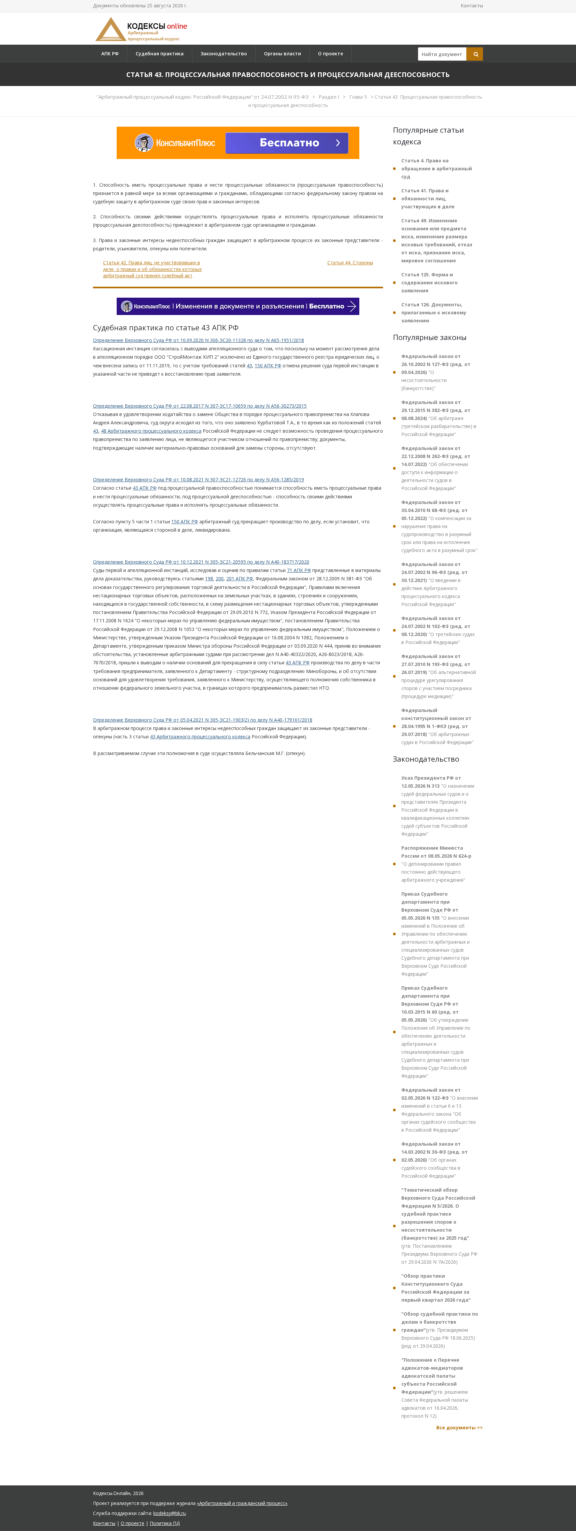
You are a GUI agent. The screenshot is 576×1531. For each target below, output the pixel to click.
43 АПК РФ (145, 488)
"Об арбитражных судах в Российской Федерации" (437, 726)
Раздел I (330, 96)
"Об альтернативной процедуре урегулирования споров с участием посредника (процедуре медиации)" (438, 676)
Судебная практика (160, 53)
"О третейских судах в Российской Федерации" (438, 630)
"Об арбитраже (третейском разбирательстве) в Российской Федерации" (438, 418)
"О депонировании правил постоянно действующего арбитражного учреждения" (436, 864)
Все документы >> (459, 1427)
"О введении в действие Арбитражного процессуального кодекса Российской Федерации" (434, 584)
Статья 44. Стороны (350, 262)
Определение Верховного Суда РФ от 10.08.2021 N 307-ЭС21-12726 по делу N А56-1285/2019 (198, 479)
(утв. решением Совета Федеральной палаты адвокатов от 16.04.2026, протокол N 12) (434, 1388)
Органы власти (282, 53)
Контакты (472, 5)
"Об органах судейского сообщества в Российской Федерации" (434, 1160)
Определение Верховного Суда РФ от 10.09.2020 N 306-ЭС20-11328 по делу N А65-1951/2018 (198, 340)
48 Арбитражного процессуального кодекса (151, 431)
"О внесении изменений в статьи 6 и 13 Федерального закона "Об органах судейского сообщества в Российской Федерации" (439, 1110)
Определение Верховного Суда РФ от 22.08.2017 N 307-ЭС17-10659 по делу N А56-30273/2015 (200, 406)
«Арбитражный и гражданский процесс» (242, 1503)
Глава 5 (358, 96)
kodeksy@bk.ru (169, 1513)
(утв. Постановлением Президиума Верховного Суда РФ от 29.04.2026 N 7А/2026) (439, 1226)
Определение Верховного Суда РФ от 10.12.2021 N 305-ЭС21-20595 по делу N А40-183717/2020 (201, 562)
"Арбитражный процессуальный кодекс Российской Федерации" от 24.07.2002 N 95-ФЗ (203, 96)
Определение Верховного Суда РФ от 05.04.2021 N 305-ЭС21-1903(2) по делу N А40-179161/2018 (202, 720)
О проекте (330, 53)
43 (249, 365)
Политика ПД (165, 1523)
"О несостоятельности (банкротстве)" (435, 372)
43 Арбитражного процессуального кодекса (200, 736)
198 (209, 578)
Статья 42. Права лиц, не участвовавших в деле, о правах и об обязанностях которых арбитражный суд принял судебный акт (152, 269)
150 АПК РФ (268, 365)
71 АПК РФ (299, 570)
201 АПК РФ (239, 578)
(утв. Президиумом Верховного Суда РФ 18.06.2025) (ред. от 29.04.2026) (439, 1330)
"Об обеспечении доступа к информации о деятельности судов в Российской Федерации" (435, 468)
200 (220, 578)
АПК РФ (110, 53)
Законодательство (224, 53)
